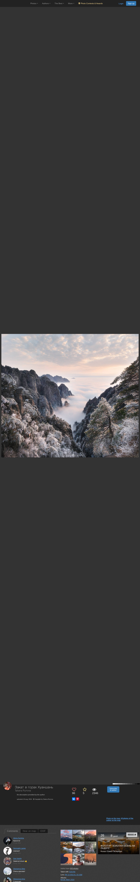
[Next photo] (137, 383)
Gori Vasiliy (17, 859)
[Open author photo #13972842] (66, 836)
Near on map (29, 831)
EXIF (43, 831)
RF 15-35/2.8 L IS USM (73, 875)
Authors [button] (45, 3)
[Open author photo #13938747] (66, 847)
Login (121, 3)
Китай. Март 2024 (67, 880)
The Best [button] (59, 3)
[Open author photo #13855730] (78, 859)
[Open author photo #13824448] (91, 859)
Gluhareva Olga (19, 869)
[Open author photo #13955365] (78, 836)
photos (74, 868)
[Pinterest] (77, 799)
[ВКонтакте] (73, 799)
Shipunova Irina (19, 879)
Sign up (131, 3)
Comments (12, 831)
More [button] (70, 3)
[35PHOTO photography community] (14, 3)
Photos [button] (33, 3)
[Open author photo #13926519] (78, 847)
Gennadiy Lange (19, 848)
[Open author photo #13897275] (91, 847)
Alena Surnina (18, 838)
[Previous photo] (3, 383)
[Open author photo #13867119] (66, 859)
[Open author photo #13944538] (91, 836)
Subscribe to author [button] (113, 789)
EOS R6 (72, 872)
